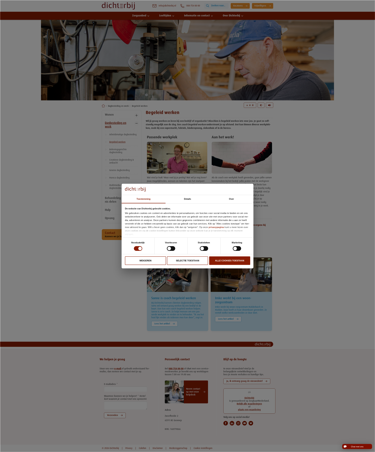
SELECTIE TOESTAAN (187, 260)
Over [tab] (231, 199)
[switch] (171, 248)
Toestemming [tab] (143, 199)
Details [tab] (187, 199)
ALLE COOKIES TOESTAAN (229, 260)
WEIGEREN (145, 260)
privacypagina (216, 227)
